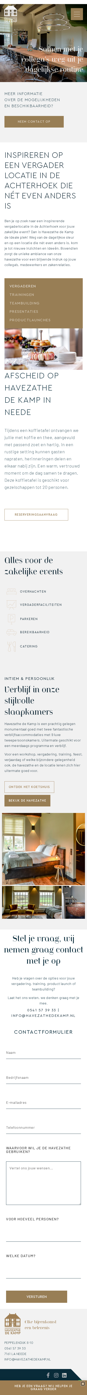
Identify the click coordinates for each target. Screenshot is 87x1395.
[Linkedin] (64, 1375)
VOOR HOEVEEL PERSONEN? (32, 1219)
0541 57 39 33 (41, 1010)
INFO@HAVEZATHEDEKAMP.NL (43, 1015)
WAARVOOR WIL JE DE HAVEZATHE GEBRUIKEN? (38, 1150)
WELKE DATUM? (20, 1256)
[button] (82, 1383)
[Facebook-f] (48, 1375)
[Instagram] (56, 1375)
